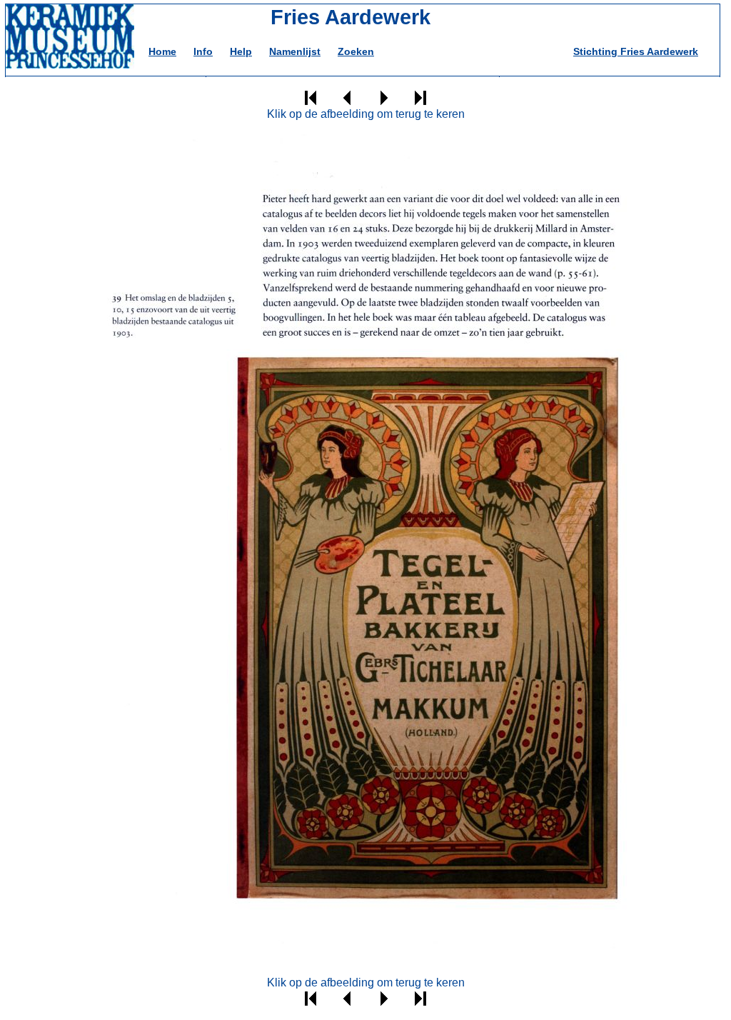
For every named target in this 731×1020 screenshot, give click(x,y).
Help (241, 51)
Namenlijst (295, 51)
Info (203, 51)
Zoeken (356, 51)
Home (162, 51)
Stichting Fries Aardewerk (635, 51)
